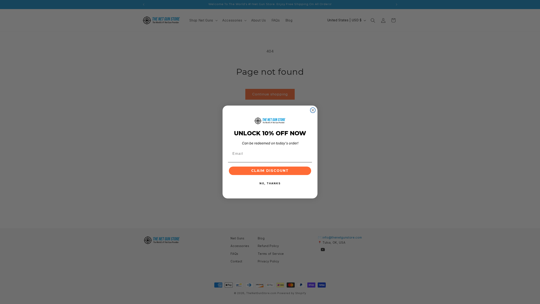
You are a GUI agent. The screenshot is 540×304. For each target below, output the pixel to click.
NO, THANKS (270, 183)
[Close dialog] (312, 110)
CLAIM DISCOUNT (270, 171)
